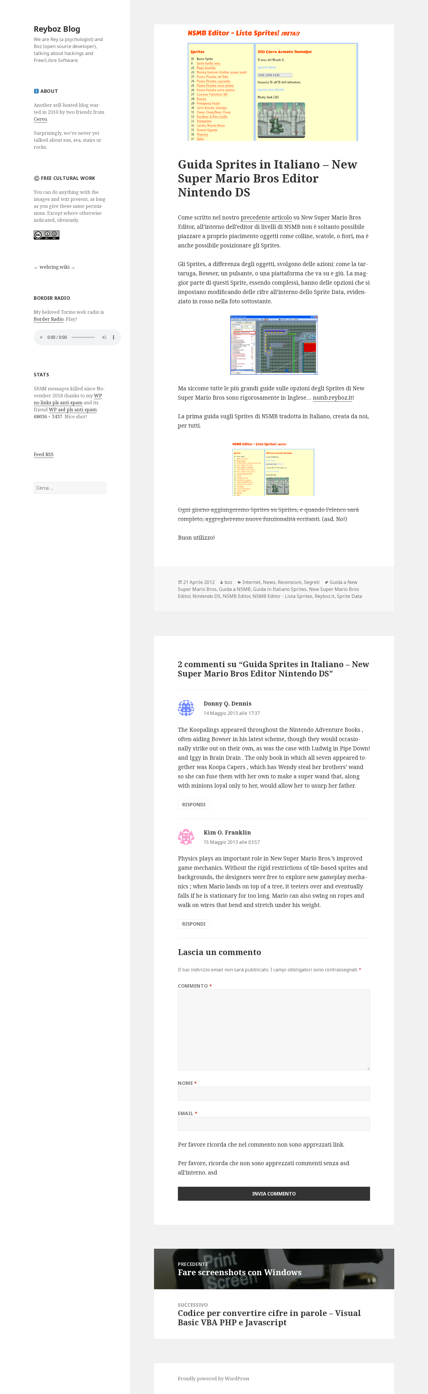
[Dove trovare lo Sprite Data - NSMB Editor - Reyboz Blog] (274, 345)
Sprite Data (349, 596)
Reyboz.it (325, 596)
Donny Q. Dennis (228, 703)
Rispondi (194, 804)
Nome (187, 1083)
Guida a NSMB (235, 589)
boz (228, 582)
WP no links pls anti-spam (68, 399)
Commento (195, 986)
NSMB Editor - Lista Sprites (282, 596)
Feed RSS (44, 454)
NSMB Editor (236, 596)
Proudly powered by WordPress (213, 1378)
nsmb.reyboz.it (332, 397)
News (269, 582)
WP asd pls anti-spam (73, 409)
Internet (251, 582)
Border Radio (48, 319)
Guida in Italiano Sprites (280, 589)
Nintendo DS (206, 596)
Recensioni (290, 582)
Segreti (312, 582)
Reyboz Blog (57, 28)
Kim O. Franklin (227, 832)
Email (187, 1113)
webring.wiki (55, 267)
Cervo (40, 119)
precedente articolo (266, 217)
